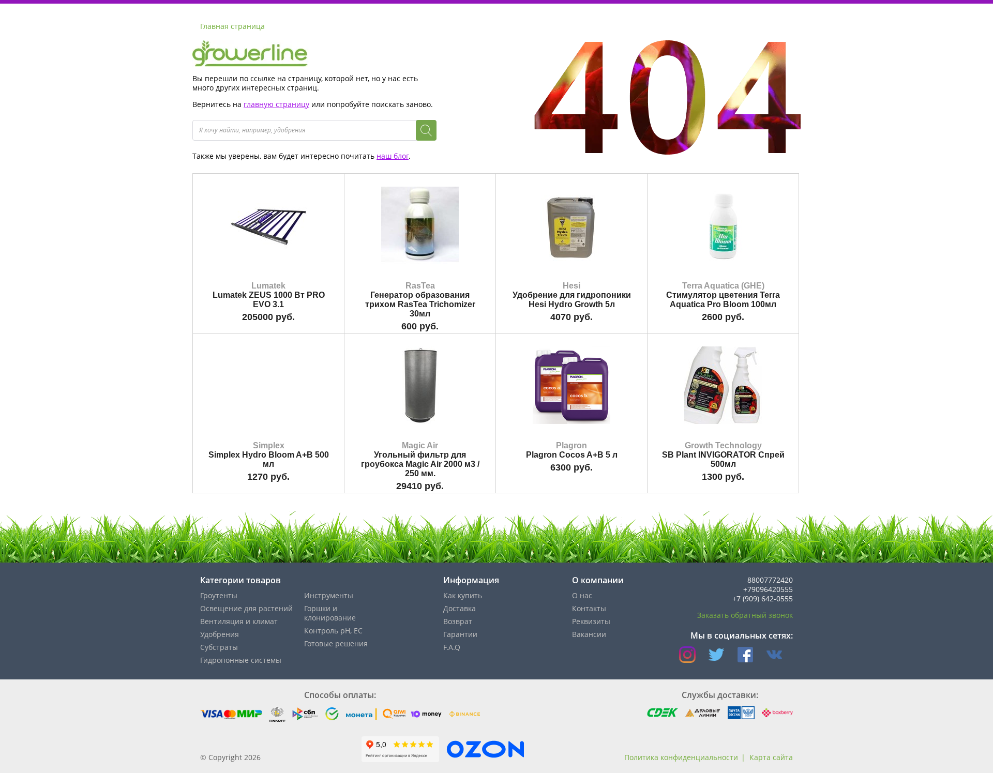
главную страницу (276, 104)
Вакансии (589, 634)
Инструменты (328, 595)
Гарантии (460, 634)
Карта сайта (771, 757)
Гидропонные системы (240, 660)
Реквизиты (591, 621)
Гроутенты (218, 595)
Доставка (459, 608)
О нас (582, 595)
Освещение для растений (246, 608)
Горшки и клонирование (330, 613)
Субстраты (219, 647)
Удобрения (219, 634)
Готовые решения (336, 643)
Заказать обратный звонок (745, 615)
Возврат (457, 621)
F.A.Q (451, 647)
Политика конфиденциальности (681, 757)
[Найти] (426, 130)
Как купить (462, 595)
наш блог (393, 156)
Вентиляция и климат (239, 621)
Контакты (589, 608)
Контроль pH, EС (333, 630)
